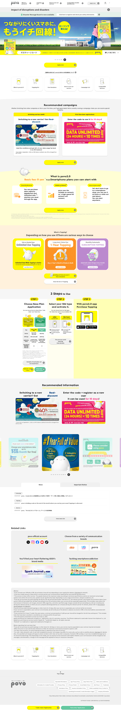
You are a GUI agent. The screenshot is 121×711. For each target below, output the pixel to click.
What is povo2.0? (24, 3)
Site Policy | (97, 685)
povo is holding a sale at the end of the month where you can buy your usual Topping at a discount (51, 503)
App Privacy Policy (75, 681)
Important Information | (61, 681)
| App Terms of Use (87, 681)
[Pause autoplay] (64, 59)
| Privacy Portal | (73, 685)
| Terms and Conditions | (102, 681)
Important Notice (80, 485)
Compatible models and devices (73, 3)
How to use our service (54, 3)
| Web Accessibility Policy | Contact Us (98, 688)
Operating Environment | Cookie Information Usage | (81, 691)
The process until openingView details (60, 341)
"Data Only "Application (39, 369)
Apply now (92, 3)
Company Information (103, 691)
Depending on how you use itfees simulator (60, 275)
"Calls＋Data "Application (44, 707)
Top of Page (60, 673)
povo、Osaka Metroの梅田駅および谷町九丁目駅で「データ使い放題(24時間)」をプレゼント (47, 496)
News (41, 485)
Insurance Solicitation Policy (79, 688)
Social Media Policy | (85, 685)
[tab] (55, 59)
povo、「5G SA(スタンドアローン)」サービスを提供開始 (36, 510)
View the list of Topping (60, 281)
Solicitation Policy (63, 688)
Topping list (39, 3)
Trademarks (106, 685)
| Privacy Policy (61, 685)
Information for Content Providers (45, 685)
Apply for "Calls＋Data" (27, 369)
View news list (60, 518)
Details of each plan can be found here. (34, 362)
